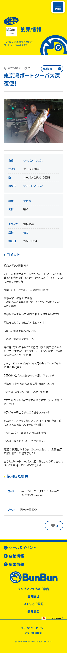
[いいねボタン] (53, 526)
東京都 (27, 201)
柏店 (26, 232)
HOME (8, 41)
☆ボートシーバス (33, 186)
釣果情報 (18, 41)
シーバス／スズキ (33, 161)
